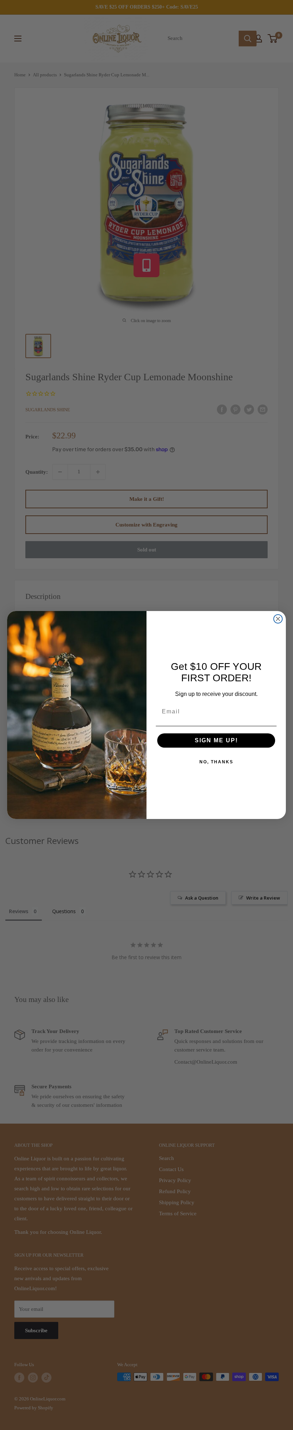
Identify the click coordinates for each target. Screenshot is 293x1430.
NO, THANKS (216, 761)
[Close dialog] (278, 619)
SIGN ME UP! (216, 740)
